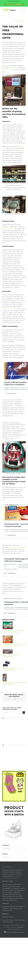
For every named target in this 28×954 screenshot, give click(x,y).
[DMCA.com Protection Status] (14, 932)
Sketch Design (6, 884)
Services (5, 881)
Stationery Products (15, 874)
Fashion (5, 908)
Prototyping (15, 888)
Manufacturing (19, 890)
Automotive (5, 906)
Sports (16, 908)
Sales (16, 920)
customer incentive (8, 70)
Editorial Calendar (8, 917)
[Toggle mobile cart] (22, 10)
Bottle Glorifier (19, 898)
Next (23, 21)
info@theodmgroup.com (14, 1)
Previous (17, 21)
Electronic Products (9, 872)
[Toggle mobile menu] (25, 10)
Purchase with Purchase (10, 896)
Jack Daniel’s (13, 68)
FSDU (20, 896)
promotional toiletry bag (17, 547)
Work (11, 881)
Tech (20, 908)
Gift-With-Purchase (15, 894)
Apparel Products (8, 876)
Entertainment (20, 906)
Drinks (13, 906)
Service (10, 910)
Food (10, 908)
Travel (4, 910)
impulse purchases (8, 228)
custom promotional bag (10, 309)
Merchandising (8, 922)
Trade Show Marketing (9, 900)
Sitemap (20, 927)
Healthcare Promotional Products (12, 870)
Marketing (22, 920)
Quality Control (7, 892)
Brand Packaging (7, 898)
